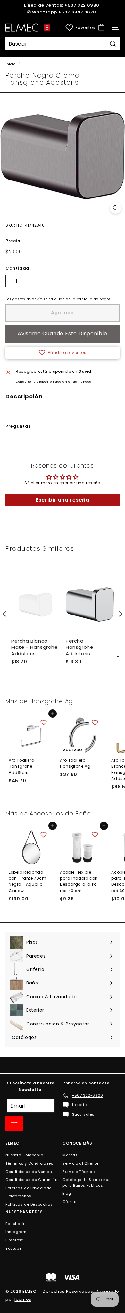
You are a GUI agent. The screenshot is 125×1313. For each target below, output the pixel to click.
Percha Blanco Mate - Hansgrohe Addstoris (34, 647)
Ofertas (70, 1201)
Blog (67, 1193)
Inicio (10, 64)
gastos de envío (27, 299)
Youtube (13, 1248)
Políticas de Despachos (29, 1204)
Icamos (22, 1299)
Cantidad (17, 268)
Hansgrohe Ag (51, 701)
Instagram (15, 1231)
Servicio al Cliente (80, 1163)
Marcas (70, 1155)
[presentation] (4, 613)
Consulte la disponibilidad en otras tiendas (53, 382)
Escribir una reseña (62, 500)
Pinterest (14, 1239)
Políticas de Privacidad (28, 1188)
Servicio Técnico (79, 1171)
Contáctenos (18, 1196)
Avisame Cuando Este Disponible (62, 333)
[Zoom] (115, 208)
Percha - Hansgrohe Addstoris (79, 647)
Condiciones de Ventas (28, 1171)
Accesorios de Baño (60, 813)
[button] (62, 353)
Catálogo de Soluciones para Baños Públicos (87, 1182)
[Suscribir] (14, 1123)
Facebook (15, 1223)
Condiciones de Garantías (32, 1179)
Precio (13, 241)
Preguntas (18, 426)
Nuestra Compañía (24, 1155)
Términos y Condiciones (29, 1163)
